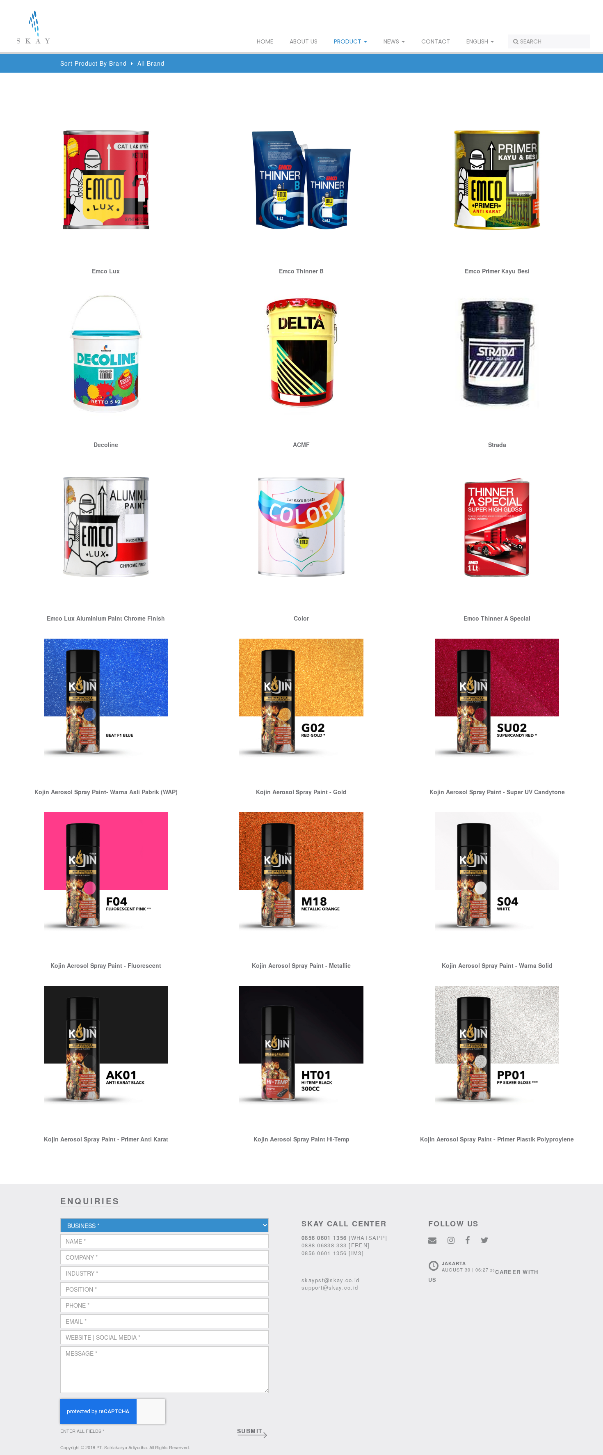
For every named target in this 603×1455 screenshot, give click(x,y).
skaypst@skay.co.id (330, 1280)
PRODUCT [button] (348, 41)
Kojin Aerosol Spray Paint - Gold (301, 792)
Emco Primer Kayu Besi (497, 271)
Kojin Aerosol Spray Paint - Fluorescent (105, 965)
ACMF (301, 444)
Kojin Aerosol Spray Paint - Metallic (301, 965)
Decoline (106, 444)
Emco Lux (106, 271)
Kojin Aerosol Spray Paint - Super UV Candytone (497, 792)
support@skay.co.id (330, 1287)
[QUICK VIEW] (106, 179)
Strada (497, 444)
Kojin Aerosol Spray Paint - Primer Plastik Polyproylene (497, 1139)
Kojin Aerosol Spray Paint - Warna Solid (497, 965)
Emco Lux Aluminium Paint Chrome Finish (106, 618)
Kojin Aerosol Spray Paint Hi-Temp (301, 1139)
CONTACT (435, 41)
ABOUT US (303, 41)
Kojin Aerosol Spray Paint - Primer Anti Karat (106, 1139)
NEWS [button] (392, 41)
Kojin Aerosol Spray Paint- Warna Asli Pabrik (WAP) (106, 792)
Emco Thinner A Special (497, 618)
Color (301, 618)
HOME (265, 41)
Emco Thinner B (301, 271)
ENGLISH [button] (478, 41)
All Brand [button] (150, 63)
